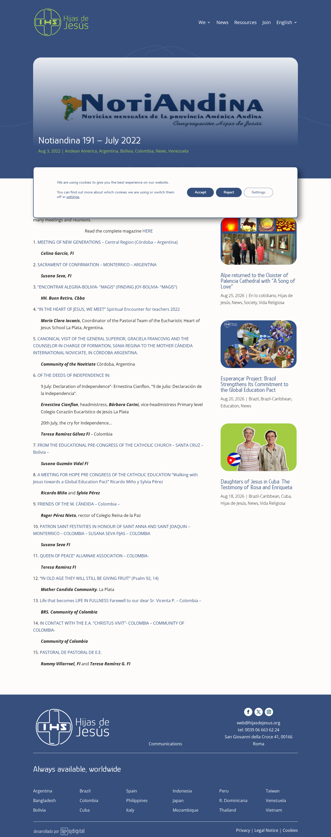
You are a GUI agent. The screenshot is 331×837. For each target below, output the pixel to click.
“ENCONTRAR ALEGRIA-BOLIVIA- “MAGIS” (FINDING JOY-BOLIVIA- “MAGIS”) (107, 287)
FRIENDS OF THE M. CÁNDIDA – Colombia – (78, 504)
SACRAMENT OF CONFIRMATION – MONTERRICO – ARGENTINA (96, 265)
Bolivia (126, 151)
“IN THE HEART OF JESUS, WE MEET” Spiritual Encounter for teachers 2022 (108, 309)
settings (72, 197)
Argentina (108, 151)
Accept (200, 192)
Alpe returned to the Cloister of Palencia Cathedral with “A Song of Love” (258, 281)
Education (230, 406)
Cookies (290, 830)
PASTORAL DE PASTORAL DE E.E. (70, 652)
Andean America (81, 151)
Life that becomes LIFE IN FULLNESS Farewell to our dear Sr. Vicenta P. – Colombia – (120, 600)
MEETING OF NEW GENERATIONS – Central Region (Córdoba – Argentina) (107, 242)
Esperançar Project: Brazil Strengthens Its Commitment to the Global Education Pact (254, 384)
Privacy (243, 830)
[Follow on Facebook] (248, 712)
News (222, 22)
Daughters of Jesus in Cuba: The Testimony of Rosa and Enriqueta (256, 484)
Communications (165, 744)
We (202, 22)
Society (250, 302)
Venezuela (178, 151)
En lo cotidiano (262, 295)
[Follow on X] (258, 712)
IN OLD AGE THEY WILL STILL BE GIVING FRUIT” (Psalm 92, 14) (100, 578)
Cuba (286, 496)
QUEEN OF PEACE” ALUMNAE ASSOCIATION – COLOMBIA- (94, 556)
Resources (245, 22)
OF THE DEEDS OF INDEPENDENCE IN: (73, 375)
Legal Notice (266, 830)
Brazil (254, 399)
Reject (229, 192)
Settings (258, 192)
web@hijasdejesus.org (258, 723)
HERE (147, 231)
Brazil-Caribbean (276, 399)
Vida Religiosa (271, 302)
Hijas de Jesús (233, 503)
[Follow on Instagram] (269, 712)
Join (266, 22)
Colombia (144, 151)
